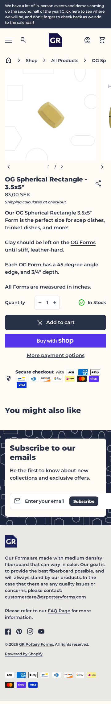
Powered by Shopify (24, 654)
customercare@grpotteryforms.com (45, 597)
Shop (32, 60)
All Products (64, 60)
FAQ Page (59, 611)
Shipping (13, 202)
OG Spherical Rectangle (46, 213)
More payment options (55, 355)
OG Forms (83, 242)
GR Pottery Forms (36, 644)
